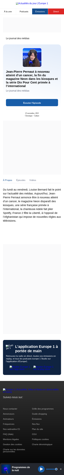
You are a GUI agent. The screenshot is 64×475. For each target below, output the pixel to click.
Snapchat (25, 403)
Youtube (20, 403)
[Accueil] (32, 3)
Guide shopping (39, 414)
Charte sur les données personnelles (14, 450)
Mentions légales (11, 439)
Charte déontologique (42, 444)
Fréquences (8, 424)
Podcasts (24, 11)
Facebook (15, 403)
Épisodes (21, 180)
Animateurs (8, 419)
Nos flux (36, 424)
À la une (8, 11)
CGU (34, 434)
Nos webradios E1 (11, 429)
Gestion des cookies (12, 444)
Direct (56, 11)
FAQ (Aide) (8, 434)
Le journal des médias (17, 38)
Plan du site (37, 429)
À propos (7, 180)
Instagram (10, 403)
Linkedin (30, 403)
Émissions (40, 11)
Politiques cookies (40, 439)
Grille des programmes (43, 409)
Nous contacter (10, 409)
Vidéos (32, 180)
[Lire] (41, 469)
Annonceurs (8, 414)
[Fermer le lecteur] (61, 469)
